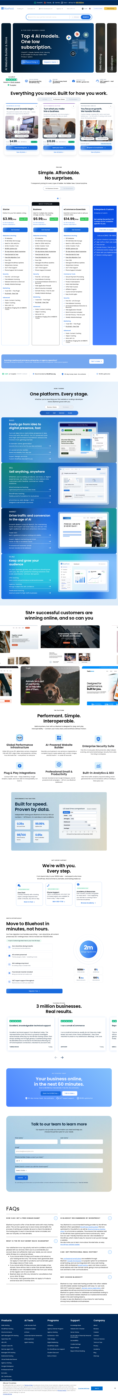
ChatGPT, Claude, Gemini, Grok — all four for (60, 2)
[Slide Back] (56, 1057)
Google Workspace (74, 1261)
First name (19, 1138)
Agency (59, 9)
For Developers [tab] (73, 99)
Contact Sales (98, 8)
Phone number (29, 1157)
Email (17, 1147)
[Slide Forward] (62, 1057)
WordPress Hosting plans (89, 1227)
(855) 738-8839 (110, 236)
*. (83, 1182)
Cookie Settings (76, 1344)
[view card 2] (60, 198)
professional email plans (72, 1259)
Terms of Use (28, 1385)
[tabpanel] (59, 17)
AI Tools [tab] (45, 99)
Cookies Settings (83, 1388)
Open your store (58, 148)
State (31, 1166)
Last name (64, 1138)
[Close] (115, 1388)
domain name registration (91, 1288)
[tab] (47, 413)
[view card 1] (58, 198)
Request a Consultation (95, 148)
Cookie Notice (7, 1394)
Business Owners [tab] (52, 407)
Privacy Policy (62, 1390)
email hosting (83, 1265)
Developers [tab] (66, 407)
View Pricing (110, 8)
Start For (50, 1093)
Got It (97, 1388)
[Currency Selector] (90, 8)
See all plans (21, 152)
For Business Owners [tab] (59, 99)
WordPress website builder (70, 1245)
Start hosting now (20, 148)
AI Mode (76, 17)
